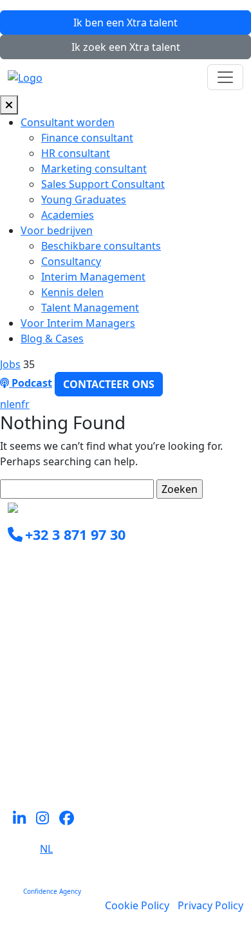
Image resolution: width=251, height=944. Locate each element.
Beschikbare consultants (101, 246)
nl (4, 404)
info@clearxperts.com (79, 564)
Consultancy (71, 261)
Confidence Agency (52, 891)
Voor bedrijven (57, 230)
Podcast (30, 383)
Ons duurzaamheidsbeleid (72, 735)
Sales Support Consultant (103, 184)
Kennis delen (72, 292)
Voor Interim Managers (78, 323)
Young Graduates (83, 199)
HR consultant (75, 153)
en (15, 404)
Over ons (30, 719)
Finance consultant (87, 138)
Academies (67, 215)
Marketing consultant (94, 169)
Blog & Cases (52, 338)
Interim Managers (52, 673)
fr (25, 404)
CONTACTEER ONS (108, 384)
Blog (19, 750)
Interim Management (93, 277)
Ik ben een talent (125, 22)
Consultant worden (68, 122)
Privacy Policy (210, 905)
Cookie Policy (137, 905)
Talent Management (90, 308)
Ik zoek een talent (125, 47)
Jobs (10, 364)
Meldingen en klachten (63, 766)
